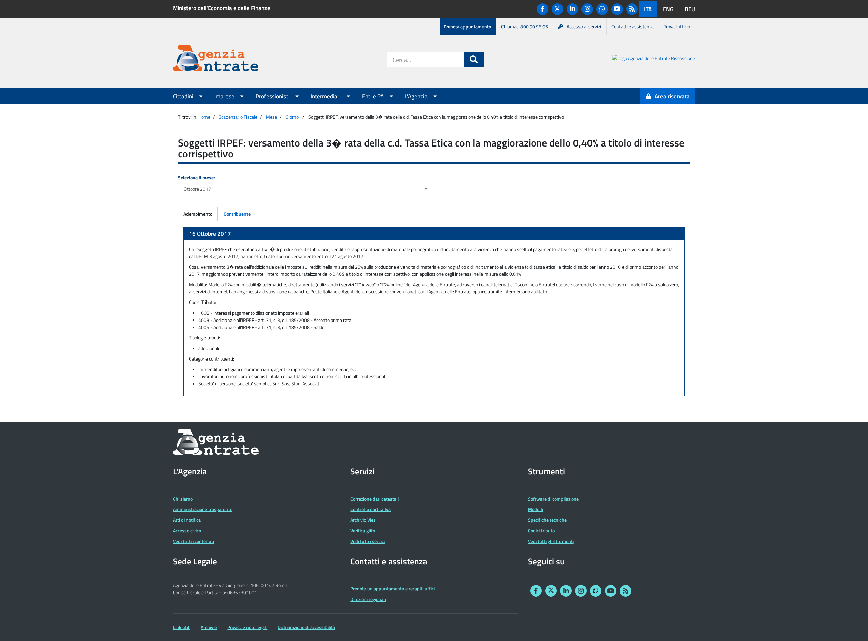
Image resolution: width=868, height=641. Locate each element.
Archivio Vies (363, 519)
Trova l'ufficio (677, 26)
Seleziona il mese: (196, 177)
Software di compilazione (553, 498)
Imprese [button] (225, 96)
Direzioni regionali (368, 599)
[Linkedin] (572, 9)
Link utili (181, 627)
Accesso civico (187, 530)
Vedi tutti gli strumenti (551, 541)
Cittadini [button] (184, 96)
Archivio (209, 627)
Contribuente (237, 213)
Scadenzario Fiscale (238, 116)
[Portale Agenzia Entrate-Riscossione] (653, 59)
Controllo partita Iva (370, 509)
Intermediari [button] (326, 96)
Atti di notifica (187, 519)
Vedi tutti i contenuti (193, 541)
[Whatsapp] (602, 9)
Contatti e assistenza (632, 26)
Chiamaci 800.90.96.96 (524, 26)
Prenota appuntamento (467, 26)
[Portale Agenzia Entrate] (215, 59)
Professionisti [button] (273, 96)
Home (204, 116)
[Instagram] (587, 9)
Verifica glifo (362, 530)
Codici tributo (541, 530)
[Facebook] (542, 9)
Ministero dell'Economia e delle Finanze (221, 8)
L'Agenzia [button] (417, 96)
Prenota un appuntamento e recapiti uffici (392, 588)
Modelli (535, 509)
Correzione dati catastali (374, 498)
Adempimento (197, 213)
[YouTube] (617, 9)
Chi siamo (183, 498)
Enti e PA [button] (373, 96)
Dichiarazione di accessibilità (306, 627)
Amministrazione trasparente (202, 509)
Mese (271, 116)
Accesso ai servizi (584, 26)
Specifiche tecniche (547, 519)
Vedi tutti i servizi (367, 541)
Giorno (292, 116)
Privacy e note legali (247, 627)
